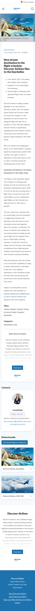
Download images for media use (14, 442)
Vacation (20, 309)
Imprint (17, 603)
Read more (17, 368)
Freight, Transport (18, 312)
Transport (13, 309)
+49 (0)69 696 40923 (17, 424)
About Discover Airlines (17, 594)
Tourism (6, 309)
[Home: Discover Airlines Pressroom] (17, 8)
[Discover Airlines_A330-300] (17, 484)
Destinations (8, 324)
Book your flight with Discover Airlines (17, 600)
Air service (7, 312)
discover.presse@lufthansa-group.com (17, 421)
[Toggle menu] (3, 8)
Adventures (8, 315)
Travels (26, 309)
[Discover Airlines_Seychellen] (17, 457)
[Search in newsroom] (32, 8)
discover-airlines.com (11, 294)
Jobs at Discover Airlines (17, 597)
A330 (15, 324)
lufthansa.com (24, 294)
